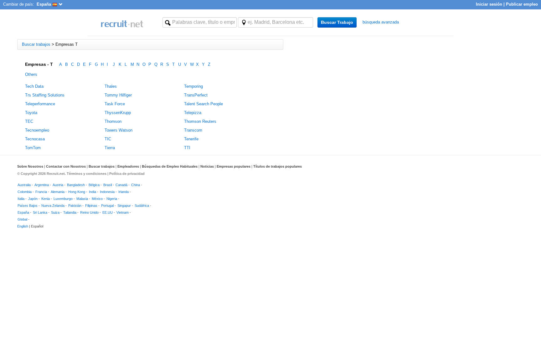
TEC (29, 121)
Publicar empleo (522, 4)
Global (22, 219)
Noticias (207, 166)
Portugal (107, 205)
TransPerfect (196, 95)
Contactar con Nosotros (66, 166)
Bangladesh (76, 185)
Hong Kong (76, 192)
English (22, 226)
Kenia (45, 199)
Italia (21, 199)
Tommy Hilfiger (118, 95)
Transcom (193, 130)
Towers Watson (118, 130)
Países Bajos (28, 205)
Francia (41, 192)
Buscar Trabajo (337, 22)
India (92, 192)
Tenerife (191, 139)
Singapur (124, 205)
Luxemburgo (63, 199)
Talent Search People (203, 104)
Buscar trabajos (102, 166)
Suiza (55, 212)
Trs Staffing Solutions (44, 95)
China (135, 185)
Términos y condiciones (86, 173)
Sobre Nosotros (30, 166)
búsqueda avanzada (381, 22)
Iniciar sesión (489, 4)
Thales (111, 86)
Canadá (121, 185)
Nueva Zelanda (52, 205)
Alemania (57, 192)
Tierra (110, 147)
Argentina (41, 185)
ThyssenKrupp (118, 112)
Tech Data (34, 86)
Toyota (31, 112)
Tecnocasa (35, 139)
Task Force (115, 104)
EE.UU (107, 212)
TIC (108, 139)
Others (31, 74)
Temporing (193, 86)
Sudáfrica (142, 205)
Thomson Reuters (200, 121)
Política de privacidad (127, 173)
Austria (58, 185)
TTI (187, 147)
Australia (24, 185)
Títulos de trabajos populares (277, 166)
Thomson (113, 121)
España (23, 212)
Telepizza (192, 112)
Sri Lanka (40, 212)
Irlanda (123, 192)
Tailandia (69, 212)
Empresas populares (233, 166)
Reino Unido (89, 212)
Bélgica (94, 185)
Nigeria (111, 199)
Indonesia (107, 192)
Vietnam (122, 212)
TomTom (33, 147)
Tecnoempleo (37, 130)
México (97, 199)
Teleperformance (40, 104)
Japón (33, 199)
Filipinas (91, 205)
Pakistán (74, 205)
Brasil (107, 185)
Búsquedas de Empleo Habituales (170, 166)
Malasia (82, 199)
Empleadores (128, 166)
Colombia (25, 192)
